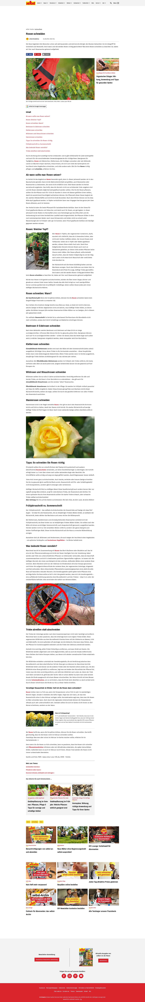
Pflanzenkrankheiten (36, 747)
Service (97, 3)
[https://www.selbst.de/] (30, 3)
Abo (103, 3)
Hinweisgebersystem (100, 988)
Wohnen (68, 3)
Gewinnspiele (79, 991)
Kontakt (86, 991)
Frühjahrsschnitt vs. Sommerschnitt (38, 144)
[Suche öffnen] (111, 3)
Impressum (42, 988)
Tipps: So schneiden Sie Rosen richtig (39, 140)
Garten (38, 3)
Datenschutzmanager (71, 988)
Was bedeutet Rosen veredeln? (36, 147)
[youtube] (81, 976)
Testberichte (85, 3)
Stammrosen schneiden (34, 137)
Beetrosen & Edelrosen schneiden (38, 127)
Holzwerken (60, 3)
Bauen (45, 3)
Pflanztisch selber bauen (33, 770)
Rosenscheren (41, 470)
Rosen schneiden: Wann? (34, 123)
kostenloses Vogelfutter (56, 540)
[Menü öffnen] (118, 3)
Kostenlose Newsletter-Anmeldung (47, 959)
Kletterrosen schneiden (34, 130)
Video (92, 3)
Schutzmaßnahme (38, 680)
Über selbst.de (57, 991)
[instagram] (69, 976)
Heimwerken (76, 3)
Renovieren (52, 3)
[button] (60, 131)
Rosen (36, 161)
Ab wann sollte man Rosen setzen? (38, 116)
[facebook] (64, 976)
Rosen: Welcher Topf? (33, 120)
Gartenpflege (38, 29)
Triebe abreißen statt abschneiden (38, 151)
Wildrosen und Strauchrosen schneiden (40, 134)
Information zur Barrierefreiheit (86, 988)
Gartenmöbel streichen (32, 767)
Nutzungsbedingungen (52, 988)
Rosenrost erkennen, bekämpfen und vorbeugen (39, 773)
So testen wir (66, 991)
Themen (72, 991)
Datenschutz (62, 988)
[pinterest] (75, 976)
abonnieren (103, 960)
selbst (27, 29)
